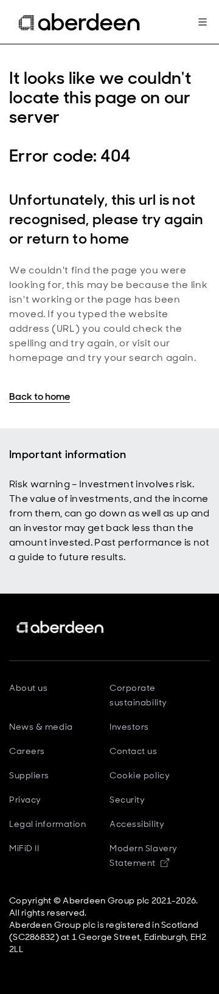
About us (28, 687)
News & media (41, 726)
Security (127, 799)
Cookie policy (139, 775)
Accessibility (136, 823)
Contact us (133, 751)
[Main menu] (202, 22)
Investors (129, 726)
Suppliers (29, 775)
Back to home (39, 396)
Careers (27, 751)
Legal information (47, 823)
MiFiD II (24, 848)
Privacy (25, 799)
